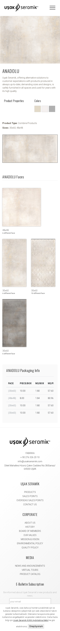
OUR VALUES (30, 535)
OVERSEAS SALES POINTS (30, 500)
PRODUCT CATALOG (30, 574)
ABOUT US (30, 522)
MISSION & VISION (30, 539)
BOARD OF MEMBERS (30, 531)
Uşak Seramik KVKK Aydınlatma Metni (30, 620)
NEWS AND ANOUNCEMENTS (30, 566)
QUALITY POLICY (30, 547)
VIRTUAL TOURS (30, 570)
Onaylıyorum (36, 626)
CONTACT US (30, 504)
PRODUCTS (30, 492)
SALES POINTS (30, 496)
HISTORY (30, 527)
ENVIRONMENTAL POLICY (30, 543)
